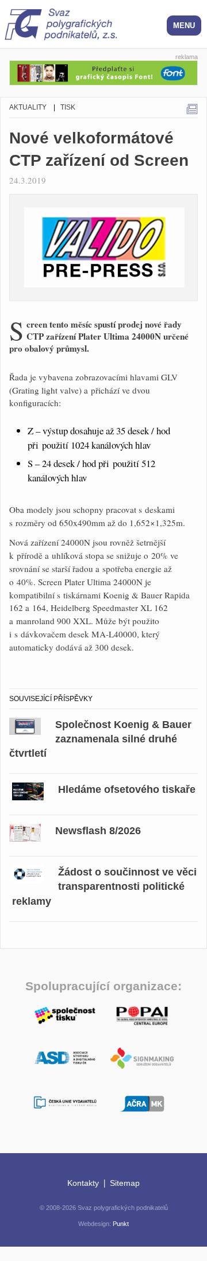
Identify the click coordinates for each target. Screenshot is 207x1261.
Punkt (121, 1223)
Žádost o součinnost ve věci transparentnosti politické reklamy (104, 886)
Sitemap (125, 1183)
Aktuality (28, 107)
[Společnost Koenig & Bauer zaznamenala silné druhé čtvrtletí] (25, 725)
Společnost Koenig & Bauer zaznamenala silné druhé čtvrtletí (100, 739)
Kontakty (83, 1183)
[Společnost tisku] (65, 1014)
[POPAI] (142, 1014)
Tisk (67, 107)
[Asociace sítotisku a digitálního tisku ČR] (65, 1058)
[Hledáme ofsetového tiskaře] (28, 790)
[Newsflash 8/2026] (25, 831)
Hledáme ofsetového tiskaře (126, 789)
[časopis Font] (103, 71)
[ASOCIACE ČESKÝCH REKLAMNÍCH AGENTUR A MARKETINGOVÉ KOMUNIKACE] (142, 1102)
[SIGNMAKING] (142, 1058)
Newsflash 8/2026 (98, 830)
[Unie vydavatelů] (65, 1103)
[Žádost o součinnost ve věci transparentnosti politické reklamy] (28, 872)
